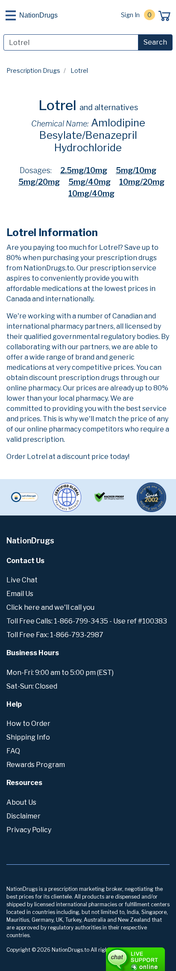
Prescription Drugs (33, 70)
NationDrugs (38, 15)
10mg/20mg (141, 181)
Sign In (130, 14)
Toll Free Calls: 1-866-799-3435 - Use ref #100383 (86, 621)
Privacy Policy (28, 830)
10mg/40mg (91, 193)
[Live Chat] (112, 955)
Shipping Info (28, 737)
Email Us (19, 594)
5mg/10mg (136, 170)
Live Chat (22, 580)
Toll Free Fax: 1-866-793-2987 (54, 635)
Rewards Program (35, 765)
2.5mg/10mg (83, 170)
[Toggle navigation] (10, 15)
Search (155, 42)
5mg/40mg (89, 181)
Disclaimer (23, 816)
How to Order (28, 723)
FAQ (13, 751)
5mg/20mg (39, 181)
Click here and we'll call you (50, 607)
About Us (21, 802)
